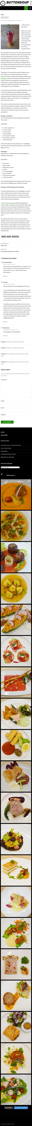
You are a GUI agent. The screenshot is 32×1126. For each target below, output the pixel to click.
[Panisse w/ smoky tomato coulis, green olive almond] (16, 745)
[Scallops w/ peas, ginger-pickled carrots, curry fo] (16, 933)
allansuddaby (11, 20)
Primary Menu (30, 8)
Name (3, 401)
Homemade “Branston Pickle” (8, 454)
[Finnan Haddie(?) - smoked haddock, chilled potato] (16, 902)
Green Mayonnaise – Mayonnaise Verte (11, 445)
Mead (9, 236)
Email (3, 407)
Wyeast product (9, 203)
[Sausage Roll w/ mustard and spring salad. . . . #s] (16, 1027)
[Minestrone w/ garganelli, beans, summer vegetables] (16, 526)
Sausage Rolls (4, 451)
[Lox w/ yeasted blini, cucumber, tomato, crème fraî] (16, 651)
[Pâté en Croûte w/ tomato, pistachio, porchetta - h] (16, 964)
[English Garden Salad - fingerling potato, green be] (16, 1089)
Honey (3, 236)
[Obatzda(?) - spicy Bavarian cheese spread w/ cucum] (16, 620)
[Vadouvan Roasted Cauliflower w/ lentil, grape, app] (16, 839)
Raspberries (15, 236)
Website (3, 414)
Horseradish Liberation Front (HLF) (10, 250)
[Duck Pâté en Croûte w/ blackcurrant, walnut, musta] (16, 808)
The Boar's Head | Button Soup (15, 348)
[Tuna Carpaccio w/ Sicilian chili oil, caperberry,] (16, 682)
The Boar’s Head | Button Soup (15, 342)
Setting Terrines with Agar (7, 457)
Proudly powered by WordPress (8, 1124)
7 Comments (18, 20)
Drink (2, 14)
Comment (4, 379)
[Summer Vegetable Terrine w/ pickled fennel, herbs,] (16, 1058)
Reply (6, 276)
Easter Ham (5, 244)
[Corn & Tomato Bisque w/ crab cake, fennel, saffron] (16, 494)
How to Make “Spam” (6, 448)
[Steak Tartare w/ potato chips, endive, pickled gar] (16, 776)
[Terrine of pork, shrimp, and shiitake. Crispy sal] (16, 995)
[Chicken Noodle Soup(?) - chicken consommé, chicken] (16, 588)
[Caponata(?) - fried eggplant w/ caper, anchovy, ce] (16, 557)
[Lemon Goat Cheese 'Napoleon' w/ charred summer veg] (16, 870)
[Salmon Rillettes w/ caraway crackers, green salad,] (16, 714)
